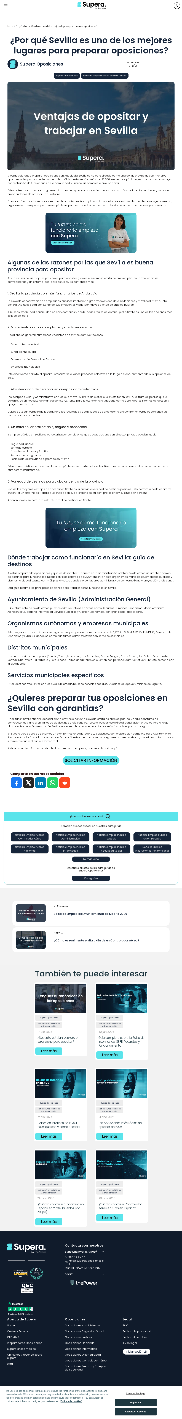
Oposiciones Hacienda (80, 1343)
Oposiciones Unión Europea (83, 1354)
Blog (10, 1364)
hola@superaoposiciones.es (86, 1262)
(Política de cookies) (71, 1401)
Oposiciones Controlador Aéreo (86, 1360)
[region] (91, 1402)
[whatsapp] (52, 782)
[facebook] (16, 782)
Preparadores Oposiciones (24, 1343)
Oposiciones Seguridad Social (84, 1331)
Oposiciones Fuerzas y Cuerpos (85, 1366)
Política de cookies (135, 1337)
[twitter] (28, 782)
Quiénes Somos (17, 1331)
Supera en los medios (21, 1349)
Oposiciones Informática (81, 1349)
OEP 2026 (13, 1337)
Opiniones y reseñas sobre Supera (25, 1356)
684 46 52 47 (76, 1256)
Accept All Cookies (135, 1411)
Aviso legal (130, 1343)
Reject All (135, 1402)
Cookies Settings (135, 1393)
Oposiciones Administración (83, 1325)
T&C (125, 1325)
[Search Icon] (108, 816)
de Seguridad (74, 1369)
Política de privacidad (137, 1331)
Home (11, 1325)
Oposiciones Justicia (78, 1337)
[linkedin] (40, 782)
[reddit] (64, 782)
